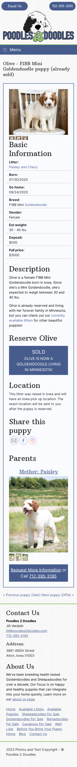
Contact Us (38, 734)
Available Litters (31, 709)
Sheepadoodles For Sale (41, 714)
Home (10, 709)
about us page (23, 699)
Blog (22, 734)
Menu (14, 49)
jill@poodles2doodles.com (26, 631)
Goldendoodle (36, 205)
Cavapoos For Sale (37, 724)
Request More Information (36, 569)
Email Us (14, 6)
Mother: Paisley (38, 471)
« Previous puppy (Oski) (22, 595)
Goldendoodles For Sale (24, 719)
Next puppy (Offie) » (58, 595)
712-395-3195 (62, 6)
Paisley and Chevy (23, 167)
